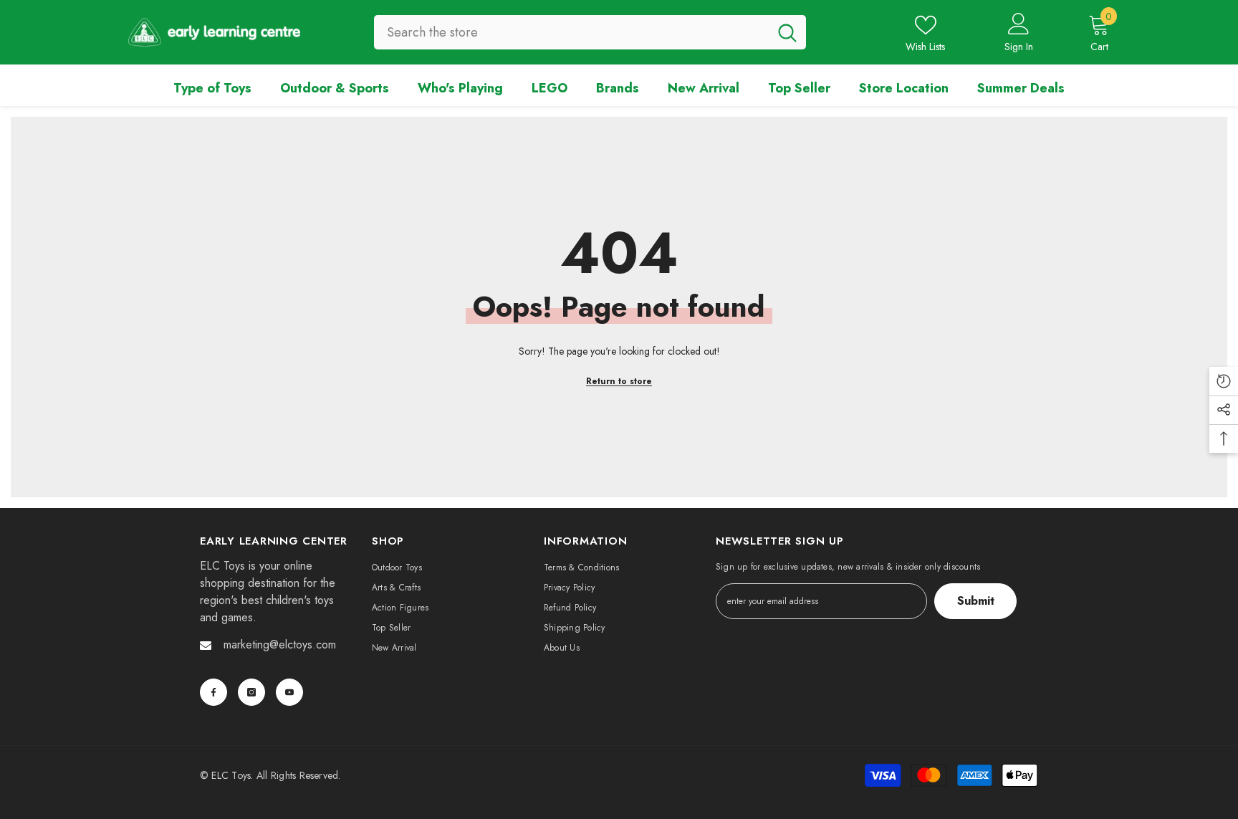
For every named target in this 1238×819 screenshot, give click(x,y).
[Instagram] (251, 692)
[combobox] (571, 32)
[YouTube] (289, 692)
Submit (975, 601)
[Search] (590, 32)
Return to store (619, 381)
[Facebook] (213, 692)
